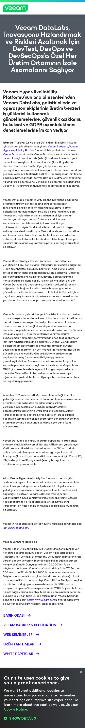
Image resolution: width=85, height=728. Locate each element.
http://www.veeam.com (41, 600)
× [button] (80, 672)
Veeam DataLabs (13, 154)
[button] (42, 718)
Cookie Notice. (16, 709)
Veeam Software (58, 146)
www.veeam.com (18, 527)
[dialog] (42, 698)
